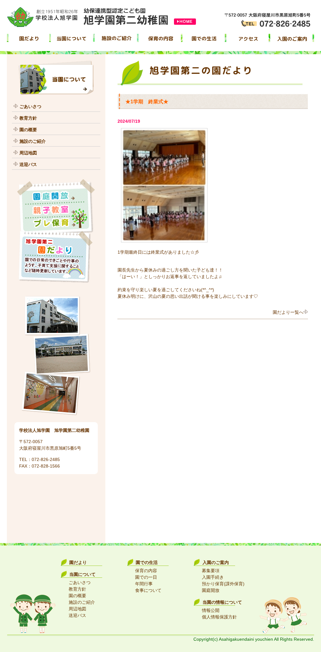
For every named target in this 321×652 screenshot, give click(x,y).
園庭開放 (210, 590)
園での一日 (146, 577)
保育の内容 (146, 570)
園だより (78, 562)
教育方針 (28, 118)
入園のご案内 (216, 562)
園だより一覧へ (288, 312)
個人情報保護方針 (219, 616)
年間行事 (144, 583)
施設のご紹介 (32, 141)
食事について (148, 590)
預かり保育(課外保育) (223, 583)
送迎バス (28, 164)
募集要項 (210, 570)
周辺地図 (28, 152)
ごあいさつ (30, 106)
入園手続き (213, 577)
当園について (82, 574)
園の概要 (28, 129)
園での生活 (147, 562)
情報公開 (210, 610)
